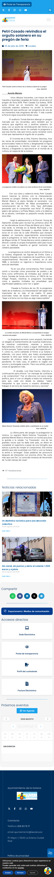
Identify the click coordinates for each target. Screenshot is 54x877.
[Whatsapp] (20, 10)
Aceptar (8, 873)
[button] (50, 10)
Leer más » (6, 531)
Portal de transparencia (27, 653)
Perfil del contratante (27, 671)
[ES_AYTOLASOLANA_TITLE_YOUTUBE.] (26, 10)
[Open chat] (47, 870)
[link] (27, 631)
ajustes (21, 868)
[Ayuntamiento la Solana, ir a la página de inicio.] (8, 20)
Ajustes (32, 873)
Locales (32, 46)
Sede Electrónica (27, 634)
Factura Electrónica (27, 690)
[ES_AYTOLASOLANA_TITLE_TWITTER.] (4, 10)
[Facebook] (9, 10)
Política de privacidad (18, 855)
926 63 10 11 (23, 826)
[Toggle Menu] (49, 19)
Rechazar (20, 873)
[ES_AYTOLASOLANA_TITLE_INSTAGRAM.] (15, 10)
